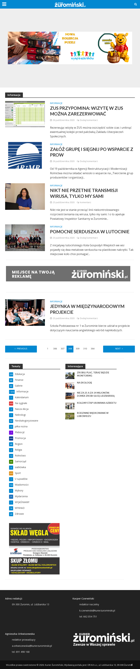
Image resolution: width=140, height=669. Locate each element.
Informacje (56, 103)
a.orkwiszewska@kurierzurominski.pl (32, 645)
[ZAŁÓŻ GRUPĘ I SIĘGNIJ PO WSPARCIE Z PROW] (25, 155)
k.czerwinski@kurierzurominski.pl (97, 610)
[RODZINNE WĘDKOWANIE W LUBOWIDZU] (69, 415)
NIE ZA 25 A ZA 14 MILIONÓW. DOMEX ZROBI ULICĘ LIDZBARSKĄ (96, 394)
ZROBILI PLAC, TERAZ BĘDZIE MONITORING (93, 374)
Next (118, 348)
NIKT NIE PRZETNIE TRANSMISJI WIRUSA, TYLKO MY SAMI (84, 193)
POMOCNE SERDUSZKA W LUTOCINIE (89, 231)
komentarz (85, 202)
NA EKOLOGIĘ (84, 382)
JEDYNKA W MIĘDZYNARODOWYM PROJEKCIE (87, 309)
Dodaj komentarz (89, 120)
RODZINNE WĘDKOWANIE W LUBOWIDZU (93, 414)
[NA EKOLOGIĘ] (69, 385)
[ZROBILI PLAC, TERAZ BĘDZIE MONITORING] (69, 375)
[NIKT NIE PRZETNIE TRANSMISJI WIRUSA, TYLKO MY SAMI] (25, 196)
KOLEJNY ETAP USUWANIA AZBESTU (96, 402)
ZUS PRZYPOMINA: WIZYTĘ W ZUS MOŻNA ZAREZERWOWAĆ (86, 111)
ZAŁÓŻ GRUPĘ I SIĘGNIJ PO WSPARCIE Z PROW (91, 152)
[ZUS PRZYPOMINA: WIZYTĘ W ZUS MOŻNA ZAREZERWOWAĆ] (25, 114)
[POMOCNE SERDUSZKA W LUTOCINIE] (25, 237)
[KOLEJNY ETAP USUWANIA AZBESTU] (69, 405)
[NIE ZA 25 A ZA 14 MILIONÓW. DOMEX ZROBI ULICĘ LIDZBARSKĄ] (69, 395)
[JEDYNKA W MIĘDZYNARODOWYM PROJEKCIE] (25, 312)
